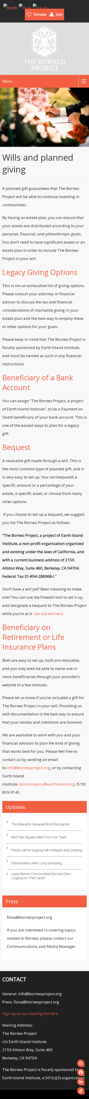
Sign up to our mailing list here (30, 1013)
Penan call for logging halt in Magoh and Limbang (46, 850)
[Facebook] (80, 1072)
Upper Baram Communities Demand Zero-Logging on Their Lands (41, 876)
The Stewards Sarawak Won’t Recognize (40, 824)
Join (59, 14)
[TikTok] (80, 1090)
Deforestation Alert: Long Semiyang (36, 863)
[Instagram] (80, 1063)
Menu (7, 81)
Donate (40, 14)
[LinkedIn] (80, 1081)
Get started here (48, 613)
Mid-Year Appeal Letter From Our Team (39, 837)
